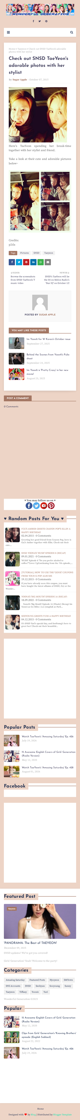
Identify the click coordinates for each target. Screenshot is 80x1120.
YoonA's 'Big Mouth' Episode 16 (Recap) (44, 596)
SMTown (68, 980)
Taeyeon (21, 48)
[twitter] (39, 21)
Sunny (68, 986)
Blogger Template (62, 1114)
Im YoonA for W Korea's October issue (48, 339)
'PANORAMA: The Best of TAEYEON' (30, 943)
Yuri (45, 992)
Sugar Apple (20, 79)
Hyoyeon (54, 980)
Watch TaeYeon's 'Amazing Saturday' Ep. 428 (47, 767)
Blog (33, 1114)
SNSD (36, 253)
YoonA (35, 992)
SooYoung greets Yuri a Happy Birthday (46, 616)
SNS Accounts (13, 986)
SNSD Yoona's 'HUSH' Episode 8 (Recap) (43, 553)
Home (12, 48)
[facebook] (33, 21)
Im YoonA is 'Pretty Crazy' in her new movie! (47, 372)
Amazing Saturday (15, 980)
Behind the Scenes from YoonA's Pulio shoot (48, 356)
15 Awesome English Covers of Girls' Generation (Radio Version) (48, 754)
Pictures (24, 253)
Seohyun (40, 986)
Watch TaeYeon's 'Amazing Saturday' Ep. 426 (47, 736)
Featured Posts (37, 980)
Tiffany (23, 992)
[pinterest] (46, 21)
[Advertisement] (40, 679)
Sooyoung (55, 986)
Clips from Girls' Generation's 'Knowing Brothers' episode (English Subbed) (49, 1035)
